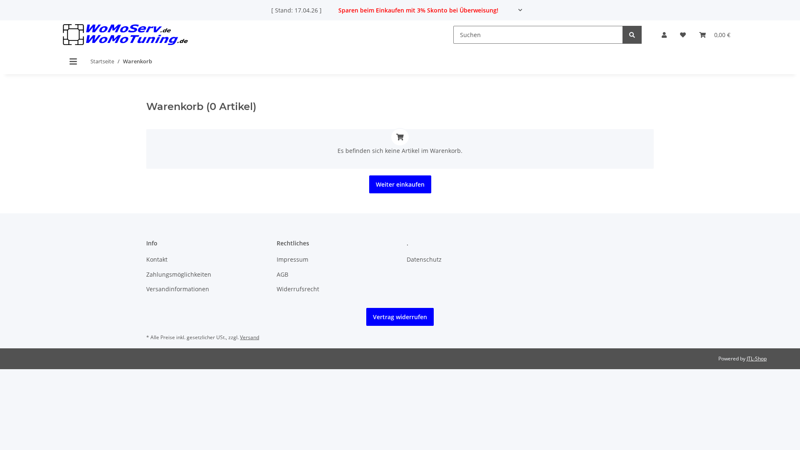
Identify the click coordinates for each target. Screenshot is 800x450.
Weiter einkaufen (400, 184)
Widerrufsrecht (298, 289)
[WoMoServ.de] (125, 34)
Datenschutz (424, 259)
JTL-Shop (757, 358)
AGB (282, 274)
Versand (249, 337)
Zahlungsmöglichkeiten (178, 274)
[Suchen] (632, 35)
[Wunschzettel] (682, 34)
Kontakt (157, 259)
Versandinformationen (177, 289)
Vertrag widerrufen (400, 317)
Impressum (292, 259)
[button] (664, 34)
